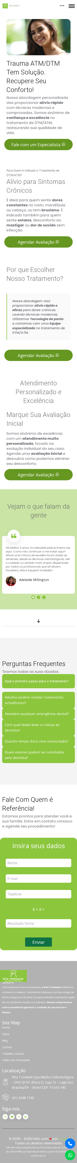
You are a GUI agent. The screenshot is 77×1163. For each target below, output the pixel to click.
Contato (7, 1047)
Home (6, 1027)
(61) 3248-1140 (23, 1098)
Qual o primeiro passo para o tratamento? (36, 681)
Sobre (5, 1034)
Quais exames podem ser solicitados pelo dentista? (34, 755)
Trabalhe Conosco (13, 1053)
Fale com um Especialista (36, 144)
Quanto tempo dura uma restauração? (36, 741)
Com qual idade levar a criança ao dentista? (32, 727)
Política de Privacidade (16, 1060)
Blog (5, 1040)
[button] (33, 597)
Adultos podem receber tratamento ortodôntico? (34, 700)
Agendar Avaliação (36, 242)
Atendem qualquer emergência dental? (37, 713)
